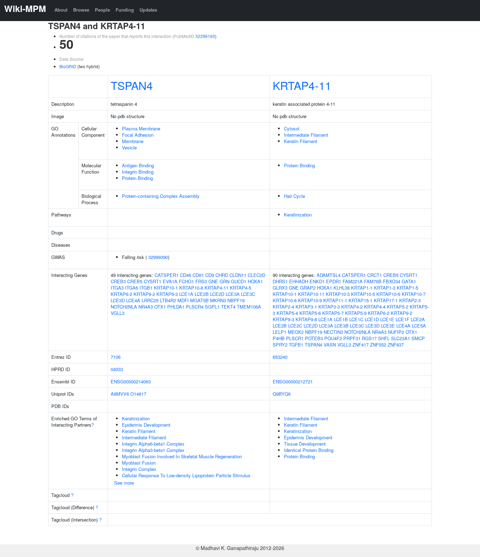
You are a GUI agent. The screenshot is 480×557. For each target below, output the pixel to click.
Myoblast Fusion (139, 462)
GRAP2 (308, 287)
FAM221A (353, 281)
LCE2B (202, 294)
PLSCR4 (194, 306)
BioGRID (67, 66)
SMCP (418, 338)
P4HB (279, 338)
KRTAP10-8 (191, 287)
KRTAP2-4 (283, 306)
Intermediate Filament (306, 134)
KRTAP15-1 (360, 300)
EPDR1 (333, 281)
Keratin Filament (300, 141)
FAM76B (373, 281)
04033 (117, 369)
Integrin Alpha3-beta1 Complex (153, 450)
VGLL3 (117, 313)
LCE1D (372, 319)
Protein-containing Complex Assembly (161, 196)
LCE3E (388, 325)
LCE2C (295, 325)
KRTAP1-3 (384, 287)
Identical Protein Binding (308, 450)
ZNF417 (360, 344)
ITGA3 (117, 287)
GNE (213, 281)
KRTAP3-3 (329, 306)
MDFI (183, 300)
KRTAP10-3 (338, 294)
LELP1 (279, 332)
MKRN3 (218, 300)
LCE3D (118, 300)
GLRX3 (280, 287)
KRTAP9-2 (144, 294)
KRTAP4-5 (240, 287)
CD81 (198, 275)
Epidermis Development (146, 424)
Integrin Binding (138, 171)
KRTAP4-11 (302, 85)
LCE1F (402, 319)
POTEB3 (314, 338)
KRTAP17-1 (386, 300)
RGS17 (369, 338)
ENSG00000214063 (131, 381)
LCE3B (342, 325)
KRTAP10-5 (363, 294)
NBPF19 (236, 300)
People (102, 9)
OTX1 (160, 306)
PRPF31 (352, 338)
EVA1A (170, 281)
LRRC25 (150, 300)
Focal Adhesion (138, 134)
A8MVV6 (120, 393)
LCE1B (341, 319)
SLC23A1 (400, 338)
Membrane (132, 141)
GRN (224, 281)
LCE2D (217, 294)
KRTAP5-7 (333, 313)
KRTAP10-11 (311, 294)
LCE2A (418, 319)
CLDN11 (237, 275)
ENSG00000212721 (293, 381)
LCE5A (419, 325)
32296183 (205, 36)
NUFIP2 (396, 332)
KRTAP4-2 (352, 306)
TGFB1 (296, 344)
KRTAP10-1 (166, 287)
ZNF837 (396, 344)
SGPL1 (212, 306)
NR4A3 (145, 306)
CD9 (209, 275)
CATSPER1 (167, 275)
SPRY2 (280, 344)
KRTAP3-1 (306, 306)
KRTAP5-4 (287, 313)
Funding (125, 9)
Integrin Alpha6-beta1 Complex (153, 443)
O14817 (138, 393)
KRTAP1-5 (407, 287)
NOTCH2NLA (124, 306)
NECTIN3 (333, 332)
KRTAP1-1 (361, 287)
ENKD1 (317, 281)
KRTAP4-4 (374, 306)
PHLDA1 (175, 306)
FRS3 (201, 281)
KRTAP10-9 (310, 300)
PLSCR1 (295, 338)
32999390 (158, 257)
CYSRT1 (152, 281)
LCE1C (356, 319)
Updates (148, 9)
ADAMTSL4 (328, 275)
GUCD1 (238, 281)
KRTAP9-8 (306, 319)
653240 (280, 357)
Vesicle (129, 147)
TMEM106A (249, 306)
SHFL (384, 338)
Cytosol (291, 128)
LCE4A (133, 300)
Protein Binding (137, 178)
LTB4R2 (168, 300)
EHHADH (298, 281)
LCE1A (186, 294)
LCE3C (248, 294)
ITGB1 (146, 287)
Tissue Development (305, 443)
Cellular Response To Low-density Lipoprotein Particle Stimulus (186, 475)
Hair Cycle (294, 196)
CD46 (185, 275)
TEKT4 (228, 306)
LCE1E (387, 319)
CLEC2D (256, 275)
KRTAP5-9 (356, 313)
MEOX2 (296, 332)
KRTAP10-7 (414, 294)
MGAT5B (199, 300)
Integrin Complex (139, 469)
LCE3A (233, 294)
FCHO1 (186, 281)
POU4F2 (333, 338)
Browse (81, 9)
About (60, 9)
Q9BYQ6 (282, 393)
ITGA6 (131, 287)
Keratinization (298, 214)
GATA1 (409, 281)
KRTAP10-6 (388, 294)
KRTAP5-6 (310, 313)
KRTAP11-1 (335, 300)
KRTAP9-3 (167, 294)
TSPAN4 (132, 85)
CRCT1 (374, 275)
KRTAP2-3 (410, 300)
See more (124, 482)
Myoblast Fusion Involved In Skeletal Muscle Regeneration (182, 456)
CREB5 (134, 281)
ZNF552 (378, 344)
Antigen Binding (138, 165)
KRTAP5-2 (397, 306)
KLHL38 (341, 287)
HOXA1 (255, 281)
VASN (330, 344)
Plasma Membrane (141, 128)
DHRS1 (280, 281)
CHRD (221, 275)
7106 (116, 357)
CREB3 (118, 281)
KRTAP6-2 (121, 294)
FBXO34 (391, 281)
